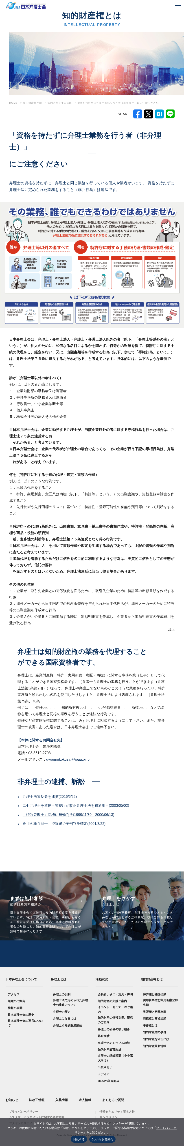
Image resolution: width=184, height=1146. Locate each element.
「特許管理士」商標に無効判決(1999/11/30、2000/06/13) (68, 815)
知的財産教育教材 (109, 1049)
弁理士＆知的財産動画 (67, 1025)
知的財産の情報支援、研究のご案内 (115, 1020)
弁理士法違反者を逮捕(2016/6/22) (50, 796)
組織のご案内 (16, 1001)
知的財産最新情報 (154, 1046)
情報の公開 (15, 1008)
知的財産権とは (152, 979)
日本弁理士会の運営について (25, 1023)
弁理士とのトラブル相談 (114, 1043)
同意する (79, 1139)
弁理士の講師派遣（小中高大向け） (115, 1058)
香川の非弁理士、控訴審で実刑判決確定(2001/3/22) (64, 824)
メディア (104, 1074)
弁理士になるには (64, 1018)
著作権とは (150, 1025)
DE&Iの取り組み (108, 1081)
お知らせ (12, 1100)
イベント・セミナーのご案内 (115, 1009)
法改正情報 (37, 1100)
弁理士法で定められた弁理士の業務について (70, 1002)
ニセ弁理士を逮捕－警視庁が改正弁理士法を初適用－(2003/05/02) (76, 805)
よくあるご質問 (113, 1100)
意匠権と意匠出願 (154, 1011)
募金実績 (104, 1036)
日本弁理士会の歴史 (21, 1014)
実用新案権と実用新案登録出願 (160, 1002)
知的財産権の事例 (154, 1032)
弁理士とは (58, 979)
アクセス (14, 994)
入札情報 (61, 1100)
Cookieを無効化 (103, 1139)
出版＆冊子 (105, 1067)
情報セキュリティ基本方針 (117, 1111)
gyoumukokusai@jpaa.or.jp (68, 759)
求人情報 (85, 1100)
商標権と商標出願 (154, 1018)
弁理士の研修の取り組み (114, 1029)
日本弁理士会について (21, 979)
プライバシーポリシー (23, 1111)
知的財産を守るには (156, 1039)
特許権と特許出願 (154, 994)
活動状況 (102, 979)
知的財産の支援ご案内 (112, 1001)
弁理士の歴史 (61, 1011)
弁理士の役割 (61, 994)
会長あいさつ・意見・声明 (115, 994)
